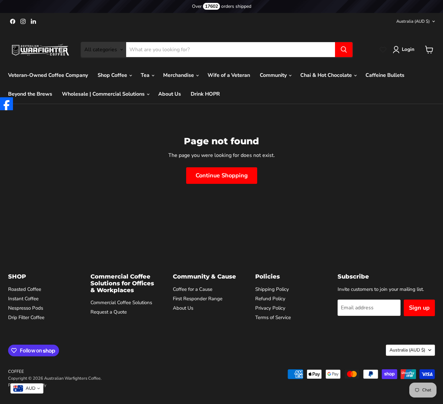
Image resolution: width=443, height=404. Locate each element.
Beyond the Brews (30, 94)
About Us (169, 94)
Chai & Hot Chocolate (326, 75)
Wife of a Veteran (229, 75)
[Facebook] (6, 103)
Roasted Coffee (24, 289)
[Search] (344, 49)
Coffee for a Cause (192, 289)
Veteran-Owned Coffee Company (48, 75)
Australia (413, 21)
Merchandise (179, 75)
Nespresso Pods (25, 308)
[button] (405, 49)
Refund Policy (270, 298)
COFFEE (16, 371)
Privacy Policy (270, 308)
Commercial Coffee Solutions (121, 302)
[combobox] (26, 388)
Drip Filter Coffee (26, 317)
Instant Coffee (23, 298)
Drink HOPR (205, 94)
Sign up (419, 308)
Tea (146, 75)
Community (274, 75)
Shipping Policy (272, 289)
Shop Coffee (113, 75)
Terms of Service (273, 317)
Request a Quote (108, 312)
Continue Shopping (222, 175)
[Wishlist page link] (383, 49)
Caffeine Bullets (384, 75)
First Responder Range (197, 298)
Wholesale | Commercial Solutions (104, 94)
